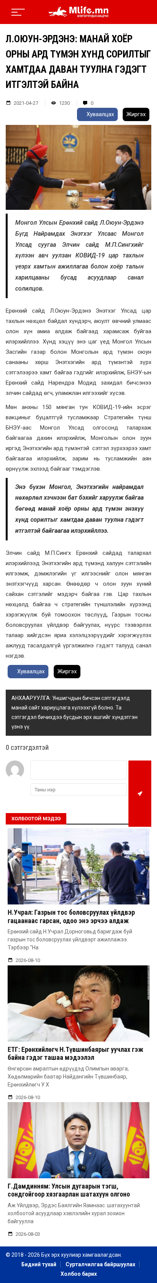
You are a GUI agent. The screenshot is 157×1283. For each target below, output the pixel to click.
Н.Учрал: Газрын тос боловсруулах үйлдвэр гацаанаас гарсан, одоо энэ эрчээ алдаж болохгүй (71, 920)
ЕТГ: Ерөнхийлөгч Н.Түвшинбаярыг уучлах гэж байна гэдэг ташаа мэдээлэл (75, 1053)
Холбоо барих (79, 1274)
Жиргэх (136, 114)
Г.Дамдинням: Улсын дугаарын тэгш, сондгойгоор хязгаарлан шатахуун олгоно (69, 1190)
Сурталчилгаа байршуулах (100, 1264)
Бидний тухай (38, 1264)
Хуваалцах (99, 114)
